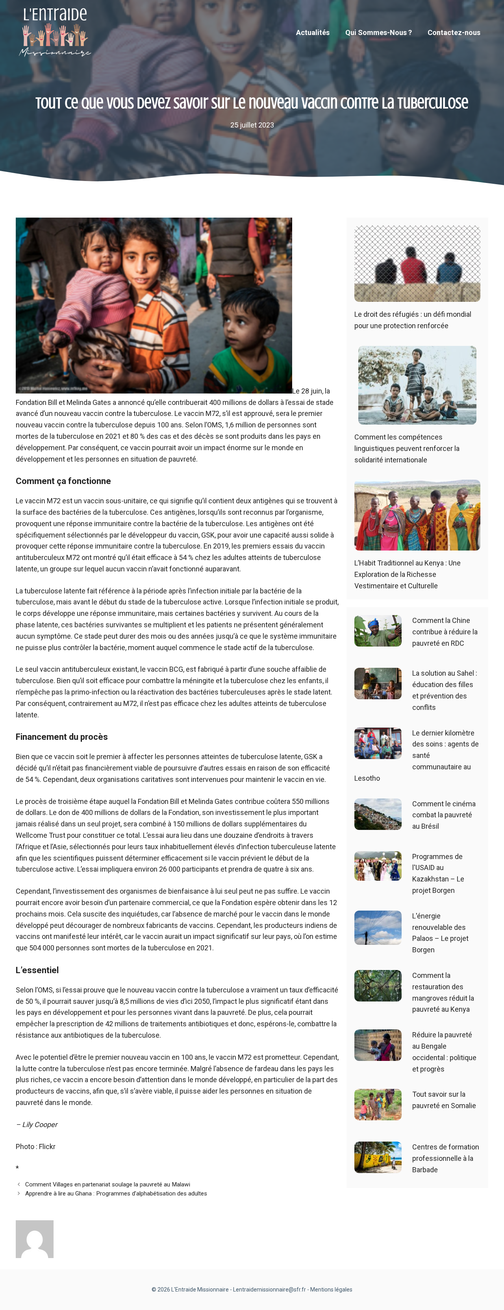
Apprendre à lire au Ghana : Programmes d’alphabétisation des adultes (116, 1193)
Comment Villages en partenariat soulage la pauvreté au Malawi (107, 1184)
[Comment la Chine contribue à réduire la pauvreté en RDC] (378, 641)
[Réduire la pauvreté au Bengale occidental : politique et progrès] (378, 1055)
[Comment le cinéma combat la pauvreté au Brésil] (378, 824)
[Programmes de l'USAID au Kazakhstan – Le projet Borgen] (378, 874)
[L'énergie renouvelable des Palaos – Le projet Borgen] (378, 939)
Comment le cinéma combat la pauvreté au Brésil (444, 815)
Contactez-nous (454, 32)
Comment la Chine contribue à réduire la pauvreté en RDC (445, 631)
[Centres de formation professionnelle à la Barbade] (378, 1167)
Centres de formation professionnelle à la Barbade (445, 1158)
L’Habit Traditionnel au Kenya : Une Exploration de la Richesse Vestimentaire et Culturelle (407, 574)
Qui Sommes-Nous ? (378, 32)
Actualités (313, 32)
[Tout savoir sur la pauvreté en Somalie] (378, 1114)
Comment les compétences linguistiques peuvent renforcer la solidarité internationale (407, 448)
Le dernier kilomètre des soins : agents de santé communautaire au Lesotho (416, 755)
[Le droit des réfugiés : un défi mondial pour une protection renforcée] (417, 296)
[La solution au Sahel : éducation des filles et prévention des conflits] (378, 693)
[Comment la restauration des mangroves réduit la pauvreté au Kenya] (378, 995)
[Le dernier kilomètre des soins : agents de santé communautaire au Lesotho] (378, 753)
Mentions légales (331, 1289)
